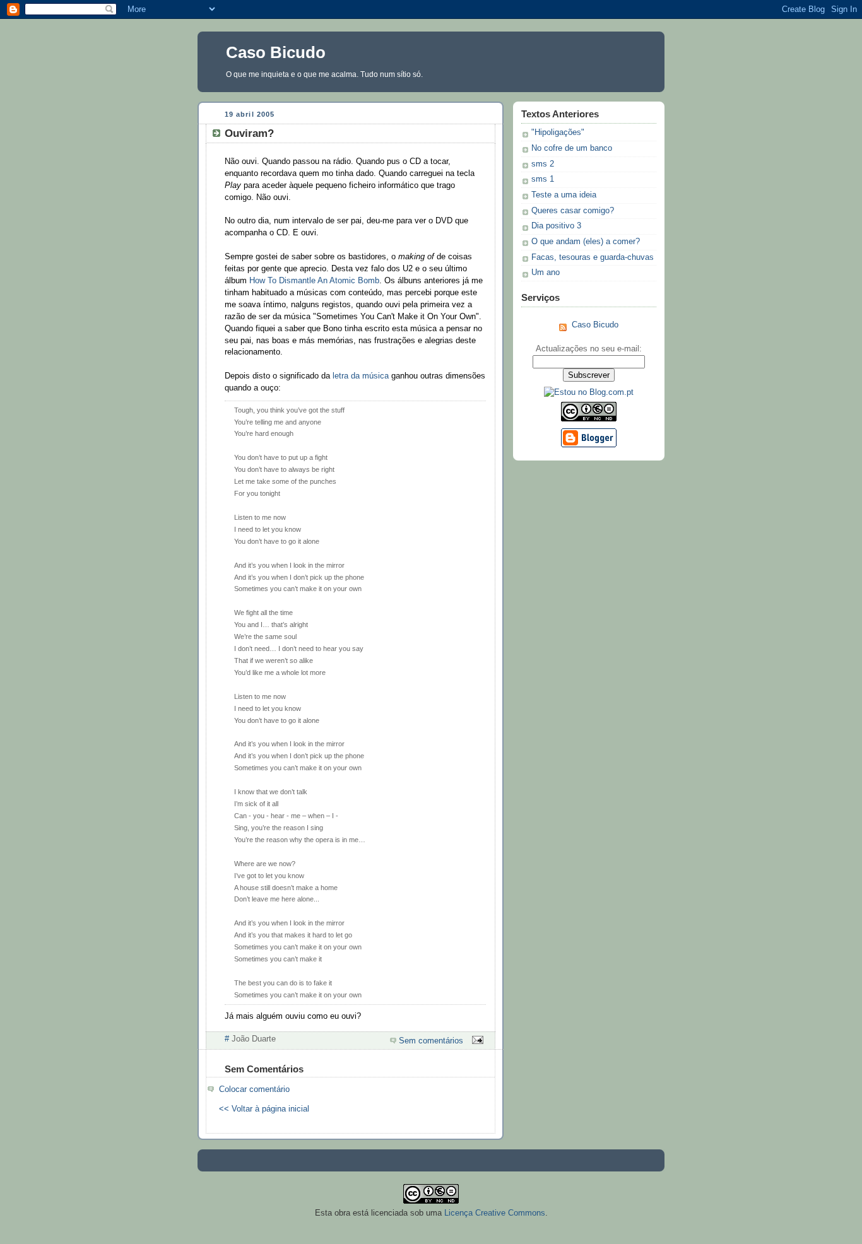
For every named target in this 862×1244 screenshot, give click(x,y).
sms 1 (542, 179)
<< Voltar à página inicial (264, 1109)
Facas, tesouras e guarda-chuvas (592, 257)
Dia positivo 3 (556, 225)
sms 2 (542, 164)
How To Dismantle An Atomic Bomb (314, 280)
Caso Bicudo (276, 52)
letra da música (361, 376)
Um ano (545, 272)
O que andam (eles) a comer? (585, 241)
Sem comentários (431, 1040)
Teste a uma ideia (563, 195)
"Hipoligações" (557, 132)
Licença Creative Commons (494, 1213)
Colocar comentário (254, 1089)
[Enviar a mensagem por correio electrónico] (476, 1040)
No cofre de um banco (571, 148)
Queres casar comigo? (572, 210)
